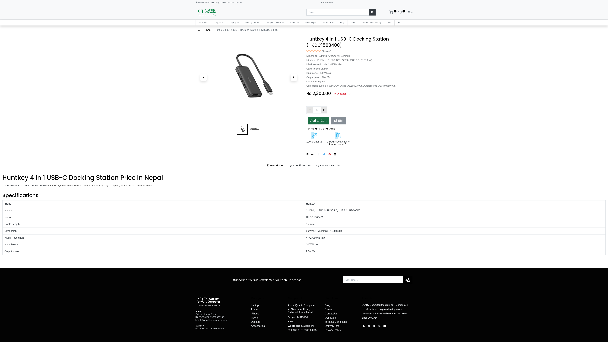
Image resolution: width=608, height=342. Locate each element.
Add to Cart (318, 120)
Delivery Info (332, 326)
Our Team (330, 317)
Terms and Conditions (320, 128)
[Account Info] (409, 13)
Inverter (255, 317)
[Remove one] (310, 110)
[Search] (372, 12)
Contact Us (331, 313)
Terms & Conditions (336, 321)
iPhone (255, 313)
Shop (208, 30)
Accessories (258, 326)
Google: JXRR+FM (298, 317)
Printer (254, 309)
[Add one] (324, 110)
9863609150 (203, 2)
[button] (398, 22)
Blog (327, 305)
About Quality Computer (301, 305)
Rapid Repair (327, 2)
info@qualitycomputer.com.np (228, 2)
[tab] (275, 165)
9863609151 (311, 330)
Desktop (255, 321)
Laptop (255, 305)
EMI (340, 120)
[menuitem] (204, 22)
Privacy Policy (333, 330)
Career (329, 309)
